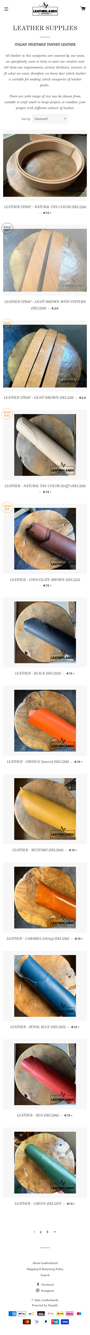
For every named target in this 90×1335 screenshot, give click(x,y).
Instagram (47, 1291)
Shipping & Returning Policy (45, 1269)
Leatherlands (50, 1300)
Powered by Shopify (45, 1305)
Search (45, 1275)
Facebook (47, 1284)
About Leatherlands (45, 1263)
